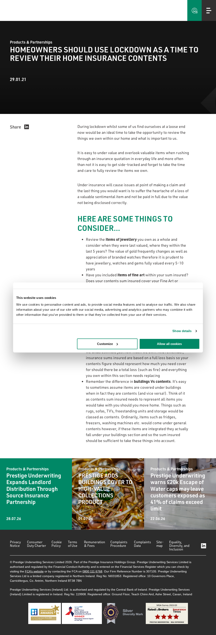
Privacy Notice (15, 544)
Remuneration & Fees (94, 544)
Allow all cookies (169, 344)
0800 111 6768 (92, 571)
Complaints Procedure (118, 544)
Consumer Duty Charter (36, 544)
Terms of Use (72, 544)
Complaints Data (142, 544)
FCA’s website (34, 571)
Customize (105, 344)
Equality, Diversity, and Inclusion (179, 545)
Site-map (160, 544)
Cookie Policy (56, 544)
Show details (182, 331)
